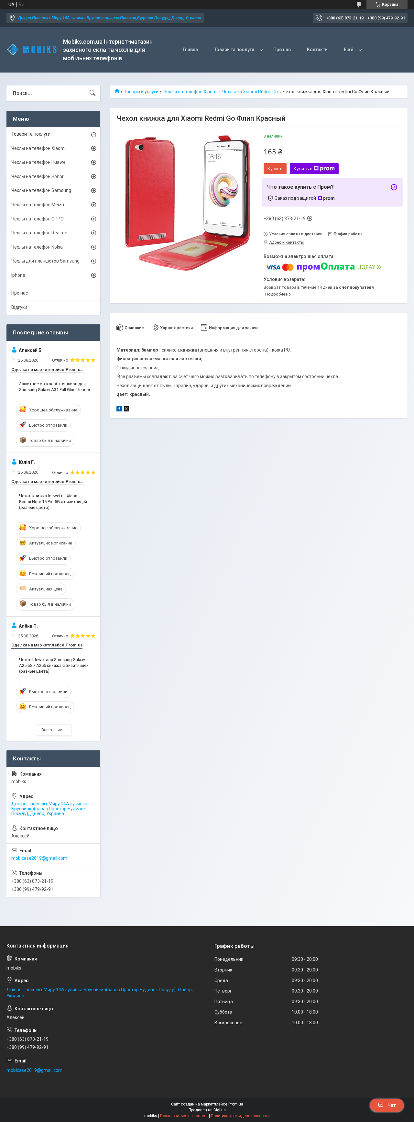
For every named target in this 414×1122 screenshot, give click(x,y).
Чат (391, 1105)
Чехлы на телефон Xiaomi (190, 91)
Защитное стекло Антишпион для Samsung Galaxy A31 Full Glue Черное (55, 386)
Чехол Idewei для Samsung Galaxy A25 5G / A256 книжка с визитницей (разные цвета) (54, 665)
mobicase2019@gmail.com (39, 858)
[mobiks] (32, 50)
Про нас (282, 49)
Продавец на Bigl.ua (207, 1110)
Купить (275, 168)
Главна (190, 49)
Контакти (317, 49)
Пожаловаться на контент (184, 1116)
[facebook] (119, 409)
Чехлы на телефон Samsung (41, 190)
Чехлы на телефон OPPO (37, 218)
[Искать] (92, 93)
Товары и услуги (141, 91)
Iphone (18, 275)
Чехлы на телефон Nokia (37, 247)
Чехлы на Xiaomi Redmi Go (250, 91)
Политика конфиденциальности (240, 1116)
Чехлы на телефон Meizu (37, 204)
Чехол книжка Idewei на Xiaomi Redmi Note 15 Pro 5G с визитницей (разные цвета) (53, 501)
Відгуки (19, 307)
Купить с (303, 168)
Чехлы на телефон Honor (37, 176)
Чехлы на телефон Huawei (39, 162)
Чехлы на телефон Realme (39, 232)
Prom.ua (235, 1104)
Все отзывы (53, 729)
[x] (126, 409)
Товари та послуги (234, 49)
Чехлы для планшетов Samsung (45, 261)
